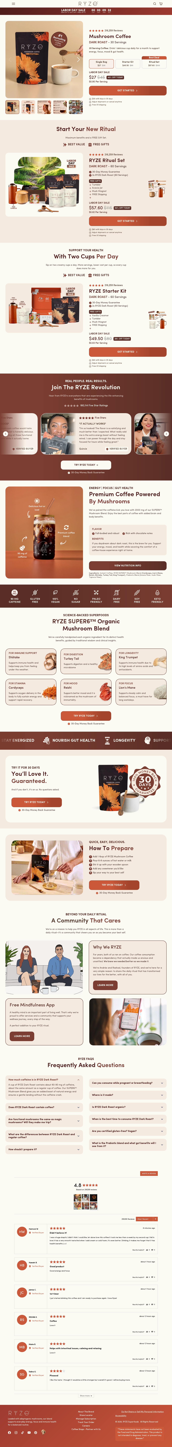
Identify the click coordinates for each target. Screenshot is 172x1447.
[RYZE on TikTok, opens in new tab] (22, 1432)
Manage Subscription (86, 1419)
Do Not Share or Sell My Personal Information (142, 1412)
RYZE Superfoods (131, 1422)
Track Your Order (86, 1422)
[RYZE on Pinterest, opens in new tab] (35, 1432)
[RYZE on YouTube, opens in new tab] (29, 1432)
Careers (86, 1426)
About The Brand (86, 1412)
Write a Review (149, 1173)
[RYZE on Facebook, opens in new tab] (9, 1432)
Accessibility (120, 1416)
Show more (85, 1396)
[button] (154, 4)
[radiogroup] (128, 62)
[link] (86, 465)
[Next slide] (78, 60)
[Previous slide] (10, 60)
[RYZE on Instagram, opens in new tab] (16, 1432)
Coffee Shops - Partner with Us (86, 1429)
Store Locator (86, 1415)
